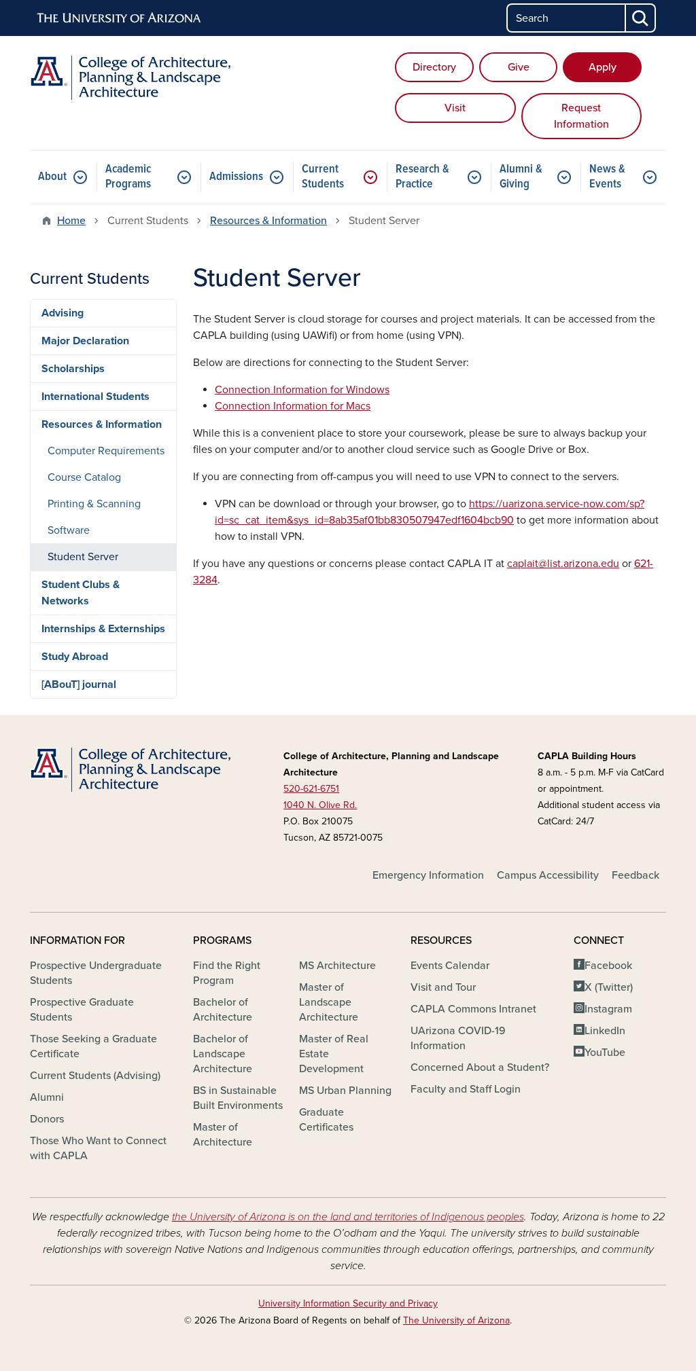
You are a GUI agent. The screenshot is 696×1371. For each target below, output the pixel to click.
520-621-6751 (311, 788)
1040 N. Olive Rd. (320, 805)
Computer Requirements (106, 451)
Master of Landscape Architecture (328, 1002)
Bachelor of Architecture (222, 1009)
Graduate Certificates (326, 1119)
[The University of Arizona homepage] (120, 18)
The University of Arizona (456, 1320)
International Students (95, 396)
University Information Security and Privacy (348, 1303)
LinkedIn (605, 1031)
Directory (434, 67)
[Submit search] (641, 18)
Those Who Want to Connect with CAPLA (98, 1148)
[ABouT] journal (78, 684)
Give (518, 67)
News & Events (607, 177)
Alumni (47, 1097)
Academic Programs (128, 177)
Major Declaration (85, 341)
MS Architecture (337, 965)
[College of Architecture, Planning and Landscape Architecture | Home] (130, 78)
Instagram (608, 1009)
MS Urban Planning (345, 1090)
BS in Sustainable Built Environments (238, 1098)
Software (69, 530)
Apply (602, 67)
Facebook (608, 965)
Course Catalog (84, 477)
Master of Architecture (222, 1134)
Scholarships (73, 369)
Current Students (323, 177)
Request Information (581, 116)
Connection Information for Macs (292, 406)
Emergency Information (428, 875)
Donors (47, 1119)
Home (71, 220)
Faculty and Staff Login (466, 1089)
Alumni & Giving (521, 177)
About (52, 177)
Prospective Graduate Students (82, 1009)
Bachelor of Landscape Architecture (222, 1054)
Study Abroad (74, 656)
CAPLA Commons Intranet (473, 1009)
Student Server (83, 557)
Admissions (236, 177)
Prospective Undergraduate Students (96, 973)
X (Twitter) (609, 987)
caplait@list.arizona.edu (563, 563)
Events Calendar (450, 965)
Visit (455, 108)
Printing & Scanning (94, 504)
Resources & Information (268, 220)
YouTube (605, 1052)
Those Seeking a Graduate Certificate (93, 1046)
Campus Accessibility (548, 875)
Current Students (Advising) (95, 1075)
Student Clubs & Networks (80, 593)
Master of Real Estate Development (333, 1054)
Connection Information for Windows (302, 390)
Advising (62, 313)
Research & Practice (422, 177)
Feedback (635, 875)
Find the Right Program (226, 973)
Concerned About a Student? (480, 1067)
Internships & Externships (103, 629)
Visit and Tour (443, 987)
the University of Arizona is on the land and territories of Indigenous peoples (348, 1217)
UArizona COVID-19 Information (458, 1038)
